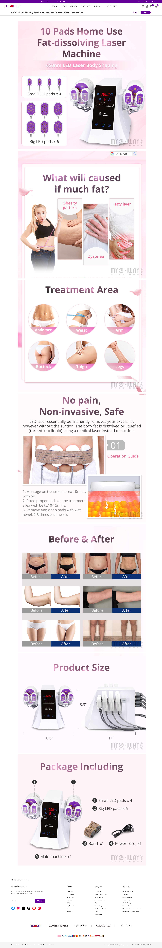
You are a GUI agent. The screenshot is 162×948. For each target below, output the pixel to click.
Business (59, 184)
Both (103, 184)
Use (81, 184)
